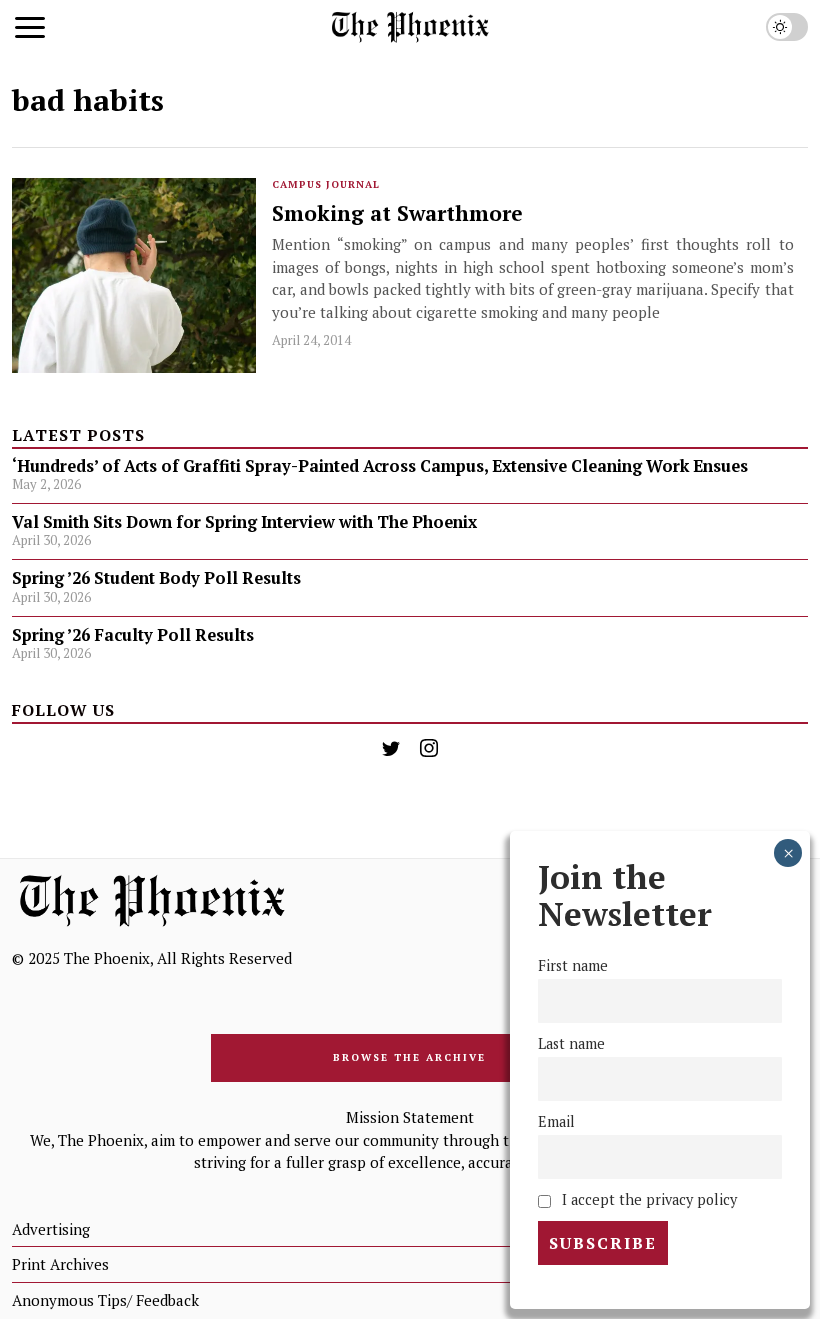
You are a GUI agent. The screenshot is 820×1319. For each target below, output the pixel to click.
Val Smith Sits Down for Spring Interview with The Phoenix (246, 522)
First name (573, 965)
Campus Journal (326, 184)
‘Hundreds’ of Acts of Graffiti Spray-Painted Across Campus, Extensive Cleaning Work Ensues (380, 466)
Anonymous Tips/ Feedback (105, 1300)
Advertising (51, 1229)
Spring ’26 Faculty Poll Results (133, 635)
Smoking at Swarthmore (397, 213)
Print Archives (60, 1264)
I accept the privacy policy (647, 1199)
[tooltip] (391, 748)
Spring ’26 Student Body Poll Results (156, 578)
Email (556, 1121)
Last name (571, 1043)
